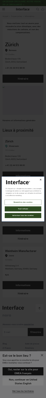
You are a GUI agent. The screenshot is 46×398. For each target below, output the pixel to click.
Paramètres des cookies (23, 202)
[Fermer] (40, 179)
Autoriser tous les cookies (23, 215)
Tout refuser (23, 209)
